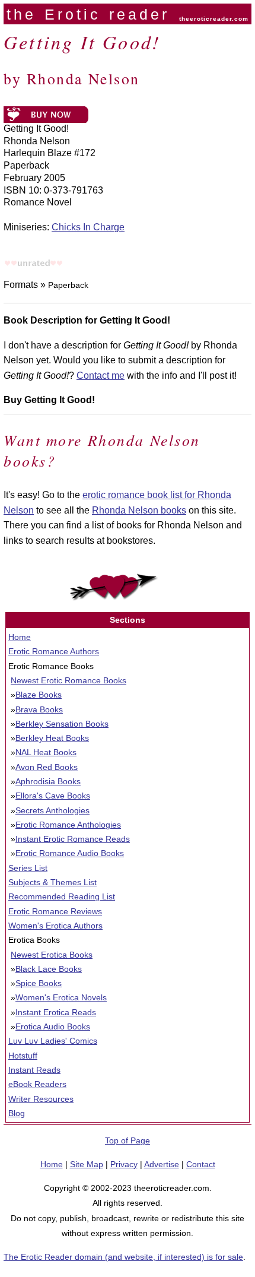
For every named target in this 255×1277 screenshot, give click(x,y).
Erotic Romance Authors (53, 651)
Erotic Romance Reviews (55, 911)
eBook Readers (37, 1084)
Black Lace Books (48, 969)
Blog (16, 1113)
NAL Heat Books (45, 752)
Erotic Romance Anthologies (68, 824)
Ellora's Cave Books (52, 795)
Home (19, 637)
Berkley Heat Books (52, 738)
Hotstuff (22, 1055)
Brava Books (39, 709)
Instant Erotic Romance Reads (72, 839)
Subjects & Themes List (52, 882)
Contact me (100, 375)
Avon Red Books (46, 767)
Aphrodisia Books (48, 781)
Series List (27, 868)
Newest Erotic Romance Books (68, 680)
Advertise (161, 1164)
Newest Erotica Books (52, 954)
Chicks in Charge (88, 227)
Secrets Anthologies (52, 810)
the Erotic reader (88, 15)
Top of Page (127, 1140)
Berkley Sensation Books (62, 723)
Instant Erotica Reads (55, 1012)
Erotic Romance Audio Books (69, 853)
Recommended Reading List (61, 896)
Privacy (124, 1164)
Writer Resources (41, 1099)
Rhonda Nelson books (139, 510)
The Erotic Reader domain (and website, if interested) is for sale (123, 1257)
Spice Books (38, 983)
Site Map (86, 1164)
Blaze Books (38, 694)
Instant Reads (34, 1070)
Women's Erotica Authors (55, 925)
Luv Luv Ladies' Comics (52, 1040)
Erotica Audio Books (52, 1026)
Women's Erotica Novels (61, 997)
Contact (200, 1164)
